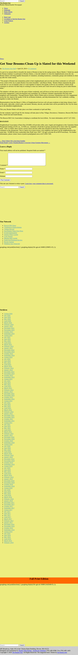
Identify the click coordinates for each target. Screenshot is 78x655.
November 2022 (9, 395)
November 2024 (9, 352)
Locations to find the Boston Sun (14, 19)
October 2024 (8, 354)
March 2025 (8, 344)
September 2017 (9, 508)
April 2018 (7, 495)
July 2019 (7, 468)
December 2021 (9, 415)
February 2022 (9, 412)
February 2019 (9, 477)
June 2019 (7, 470)
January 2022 (8, 413)
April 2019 (7, 473)
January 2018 (8, 501)
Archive (6, 22)
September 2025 (9, 334)
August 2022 (8, 401)
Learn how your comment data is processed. (39, 183)
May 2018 (7, 493)
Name (2, 169)
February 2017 (9, 521)
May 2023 (7, 384)
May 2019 (7, 472)
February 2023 (9, 390)
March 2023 (8, 388)
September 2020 (9, 443)
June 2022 (7, 404)
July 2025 (7, 337)
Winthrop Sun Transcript (12, 244)
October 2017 (8, 506)
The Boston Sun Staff (9, 68)
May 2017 (7, 515)
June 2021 (7, 426)
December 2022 (9, 393)
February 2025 (9, 346)
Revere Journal (9, 242)
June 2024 (7, 361)
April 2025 (7, 343)
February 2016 (9, 542)
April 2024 (7, 364)
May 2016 (7, 537)
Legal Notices (8, 21)
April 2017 (7, 517)
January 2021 (8, 435)
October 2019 (8, 463)
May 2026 (7, 319)
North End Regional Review (13, 240)
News (6, 8)
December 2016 (9, 524)
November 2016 (9, 526)
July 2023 (7, 381)
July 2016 (7, 533)
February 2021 (9, 433)
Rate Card (7, 17)
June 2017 (7, 513)
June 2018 (7, 492)
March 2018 (8, 497)
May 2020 (7, 450)
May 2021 (7, 428)
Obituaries (7, 14)
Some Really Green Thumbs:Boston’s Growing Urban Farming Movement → (25, 143)
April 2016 (7, 539)
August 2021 (8, 423)
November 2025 (9, 330)
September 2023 (9, 377)
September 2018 (9, 486)
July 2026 (7, 315)
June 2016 (7, 535)
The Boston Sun (5, 3)
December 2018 (9, 481)
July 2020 (7, 446)
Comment (4, 165)
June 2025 (7, 339)
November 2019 (9, 461)
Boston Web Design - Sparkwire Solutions (32, 650)
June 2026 (7, 317)
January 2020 (8, 457)
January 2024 (8, 370)
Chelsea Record (9, 229)
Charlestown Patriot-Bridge (13, 227)
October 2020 (8, 441)
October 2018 (8, 484)
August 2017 (8, 510)
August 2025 (8, 335)
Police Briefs (8, 12)
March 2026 (8, 323)
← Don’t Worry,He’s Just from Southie (12, 141)
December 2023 (9, 372)
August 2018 (8, 488)
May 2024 (7, 363)
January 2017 (8, 522)
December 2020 (9, 437)
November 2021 (9, 417)
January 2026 (8, 326)
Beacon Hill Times (10, 225)
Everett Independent (10, 233)
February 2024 (9, 368)
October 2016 (8, 528)
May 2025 (7, 341)
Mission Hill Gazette (10, 238)
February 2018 (9, 499)
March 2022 (8, 410)
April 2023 (7, 386)
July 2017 (7, 512)
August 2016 (8, 532)
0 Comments (32, 68)
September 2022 (9, 399)
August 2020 (8, 444)
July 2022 (7, 403)
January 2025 (8, 348)
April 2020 (7, 452)
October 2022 (8, 397)
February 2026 (9, 324)
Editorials (7, 10)
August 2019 (8, 466)
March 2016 (8, 541)
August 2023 (8, 379)
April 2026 (7, 321)
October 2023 (8, 375)
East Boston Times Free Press (13, 231)
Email (2, 172)
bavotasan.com (62, 652)
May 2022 (7, 406)
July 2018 (7, 490)
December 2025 (9, 328)
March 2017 (8, 519)
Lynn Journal (8, 236)
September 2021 (9, 421)
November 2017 (9, 504)
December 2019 (9, 459)
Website (2, 176)
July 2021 (7, 424)
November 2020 (9, 439)
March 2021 (8, 432)
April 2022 (7, 408)
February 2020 (9, 455)
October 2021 (8, 419)
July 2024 (7, 359)
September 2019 (9, 464)
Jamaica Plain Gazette (11, 234)
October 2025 (8, 332)
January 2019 (8, 479)
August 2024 (8, 357)
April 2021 (7, 430)
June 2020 (7, 448)
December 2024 (9, 350)
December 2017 (9, 502)
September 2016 (9, 530)
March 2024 (8, 366)
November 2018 (9, 483)
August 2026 (8, 314)
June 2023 (7, 383)
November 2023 (9, 373)
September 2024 (9, 355)
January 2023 (8, 392)
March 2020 (8, 453)
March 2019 (8, 475)
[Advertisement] (39, 42)
